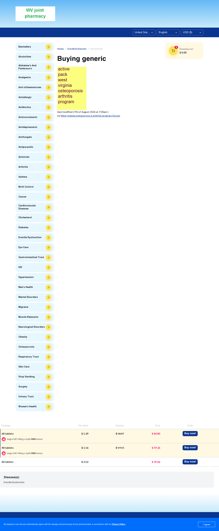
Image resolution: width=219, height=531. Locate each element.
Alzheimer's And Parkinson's (27, 67)
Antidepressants (27, 127)
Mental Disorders (28, 297)
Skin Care (23, 367)
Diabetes (23, 227)
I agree (206, 524)
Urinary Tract (26, 397)
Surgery (22, 387)
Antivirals (23, 157)
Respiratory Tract (28, 357)
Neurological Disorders (31, 327)
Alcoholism (24, 57)
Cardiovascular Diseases (27, 207)
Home (60, 48)
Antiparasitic (25, 147)
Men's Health (25, 287)
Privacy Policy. (119, 524)
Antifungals (25, 137)
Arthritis (23, 167)
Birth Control (26, 187)
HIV (20, 267)
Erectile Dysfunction (30, 237)
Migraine (23, 307)
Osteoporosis (26, 347)
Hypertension (26, 277)
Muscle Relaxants (28, 317)
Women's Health (27, 407)
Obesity (22, 337)
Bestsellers (24, 47)
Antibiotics (24, 107)
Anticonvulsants (27, 117)
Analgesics (24, 77)
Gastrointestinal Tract (31, 257)
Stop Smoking (26, 377)
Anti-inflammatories (29, 87)
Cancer (22, 197)
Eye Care (23, 247)
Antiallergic (24, 97)
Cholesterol (25, 217)
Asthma (22, 177)
